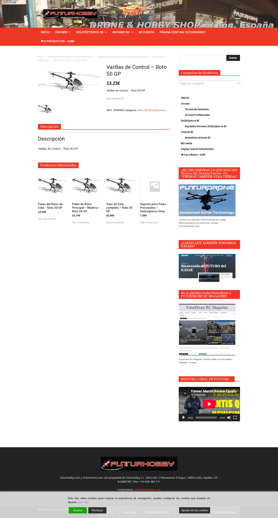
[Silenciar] (229, 417)
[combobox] (209, 83)
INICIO (45, 32)
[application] (209, 404)
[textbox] (209, 83)
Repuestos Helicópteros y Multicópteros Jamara (123, 56)
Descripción (49, 126)
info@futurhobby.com (147, 489)
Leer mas (83, 502)
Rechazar (97, 510)
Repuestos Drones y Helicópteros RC (206, 126)
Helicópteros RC (90, 32)
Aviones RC (121, 32)
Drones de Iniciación (197, 109)
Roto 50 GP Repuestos (151, 110)
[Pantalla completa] (235, 417)
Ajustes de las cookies (194, 510)
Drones (61, 32)
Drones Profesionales (197, 115)
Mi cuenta (146, 32)
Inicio (41, 56)
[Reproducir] (184, 417)
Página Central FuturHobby (182, 32)
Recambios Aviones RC (198, 137)
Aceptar (77, 510)
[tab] (49, 127)
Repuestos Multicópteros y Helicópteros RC (70, 56)
